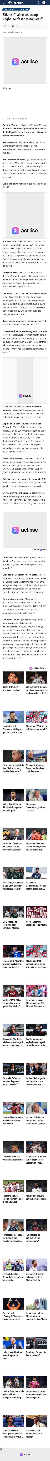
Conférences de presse (13, 9)
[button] (5, 2)
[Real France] (17, 2)
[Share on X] (13, 26)
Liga (26, 9)
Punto (4, 32)
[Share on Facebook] (9, 26)
